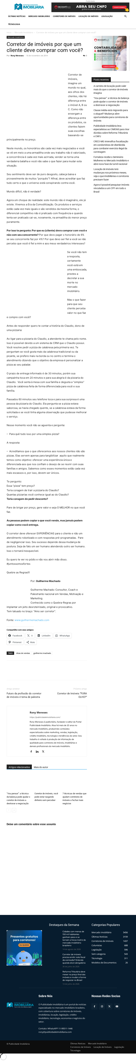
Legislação (107, 16)
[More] (40, 63)
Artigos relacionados (19, 767)
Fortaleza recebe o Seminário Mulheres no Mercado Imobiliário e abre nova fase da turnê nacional (111, 160)
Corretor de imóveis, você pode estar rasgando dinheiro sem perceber (46, 796)
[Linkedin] (38, 752)
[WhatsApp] (33, 63)
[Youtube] (117, 1006)
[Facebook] (10, 63)
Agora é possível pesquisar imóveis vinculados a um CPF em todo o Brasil (111, 188)
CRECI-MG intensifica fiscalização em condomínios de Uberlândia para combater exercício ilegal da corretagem (111, 146)
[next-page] (14, 810)
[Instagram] (102, 1006)
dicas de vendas (23, 653)
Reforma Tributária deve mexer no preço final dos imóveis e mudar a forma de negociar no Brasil (74, 975)
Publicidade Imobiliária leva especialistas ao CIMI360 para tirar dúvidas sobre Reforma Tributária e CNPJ (111, 131)
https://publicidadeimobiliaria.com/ (45, 717)
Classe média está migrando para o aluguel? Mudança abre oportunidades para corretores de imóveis (111, 115)
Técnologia (14, 24)
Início (9, 32)
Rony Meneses (17, 55)
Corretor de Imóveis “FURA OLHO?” (72, 695)
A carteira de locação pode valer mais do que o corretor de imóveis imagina (111, 89)
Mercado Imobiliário (39, 16)
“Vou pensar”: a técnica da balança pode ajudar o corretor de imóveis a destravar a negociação (111, 101)
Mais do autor (41, 767)
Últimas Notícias (16, 16)
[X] (17, 63)
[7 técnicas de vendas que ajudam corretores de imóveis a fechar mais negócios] (75, 782)
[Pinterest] (25, 63)
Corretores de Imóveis (64, 16)
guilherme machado (42, 653)
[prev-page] (9, 810)
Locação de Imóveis (88, 16)
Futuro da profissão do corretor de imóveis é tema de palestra (24, 695)
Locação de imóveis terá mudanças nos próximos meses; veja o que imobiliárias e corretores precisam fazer (111, 174)
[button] (125, 16)
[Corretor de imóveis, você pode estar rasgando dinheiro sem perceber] (46, 782)
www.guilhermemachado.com (32, 620)
